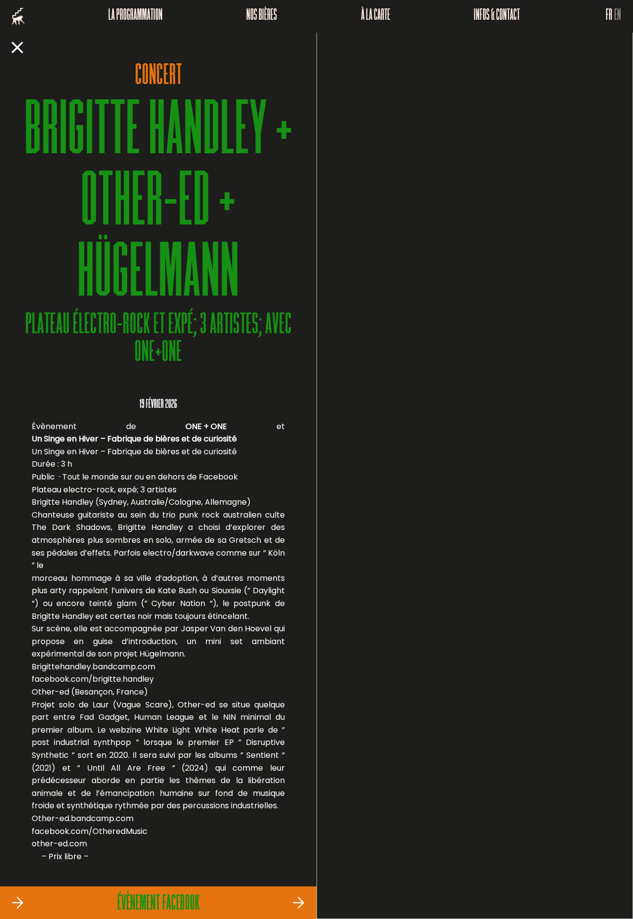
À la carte (375, 16)
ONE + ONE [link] (206, 426)
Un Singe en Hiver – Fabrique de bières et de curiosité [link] (134, 438)
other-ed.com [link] (59, 843)
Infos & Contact (497, 16)
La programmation (135, 16)
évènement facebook (158, 904)
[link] (93, 679)
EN (617, 16)
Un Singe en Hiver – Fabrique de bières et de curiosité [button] (134, 451)
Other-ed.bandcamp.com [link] (83, 818)
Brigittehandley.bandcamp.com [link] (93, 666)
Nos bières (261, 16)
